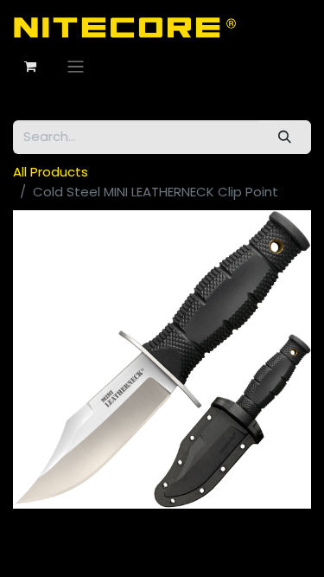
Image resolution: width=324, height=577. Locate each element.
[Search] (285, 137)
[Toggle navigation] (75, 66)
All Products (50, 172)
